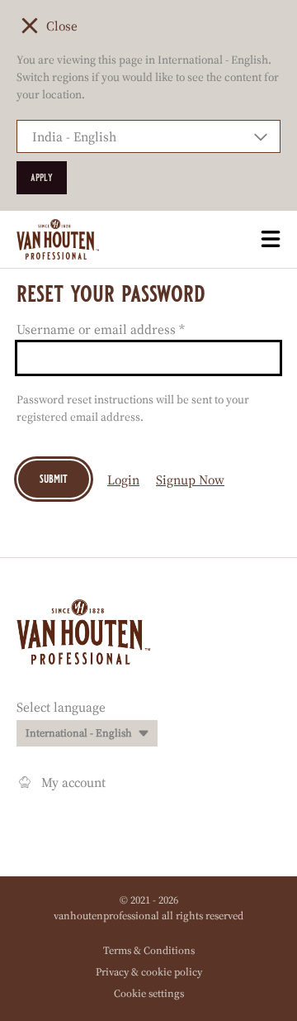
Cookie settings (149, 993)
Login (123, 479)
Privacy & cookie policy (149, 972)
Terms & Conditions (149, 950)
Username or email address (100, 329)
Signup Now (190, 479)
